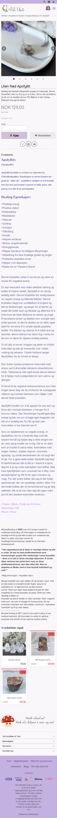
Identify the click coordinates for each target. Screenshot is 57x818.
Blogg (26, 766)
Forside (4, 15)
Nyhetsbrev (16, 766)
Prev (6, 48)
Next (55, 48)
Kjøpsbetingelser (21, 761)
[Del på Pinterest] (28, 144)
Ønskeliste (44, 135)
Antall (3, 124)
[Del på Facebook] (22, 144)
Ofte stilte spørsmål (39, 766)
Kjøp (16, 135)
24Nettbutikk (33, 814)
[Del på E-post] (34, 144)
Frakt (9, 761)
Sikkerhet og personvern (41, 761)
